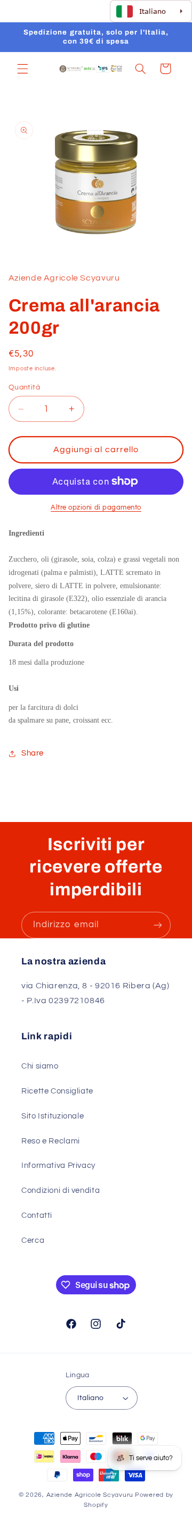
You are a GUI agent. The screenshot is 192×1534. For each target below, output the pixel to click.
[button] (22, 68)
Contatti (36, 1215)
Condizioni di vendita (60, 1190)
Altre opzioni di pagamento (96, 507)
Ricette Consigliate (57, 1091)
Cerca (32, 1240)
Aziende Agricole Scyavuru (89, 1495)
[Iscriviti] (158, 925)
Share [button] (32, 753)
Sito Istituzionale (52, 1116)
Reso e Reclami (50, 1141)
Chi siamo (40, 1066)
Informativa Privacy (58, 1165)
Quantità (24, 387)
